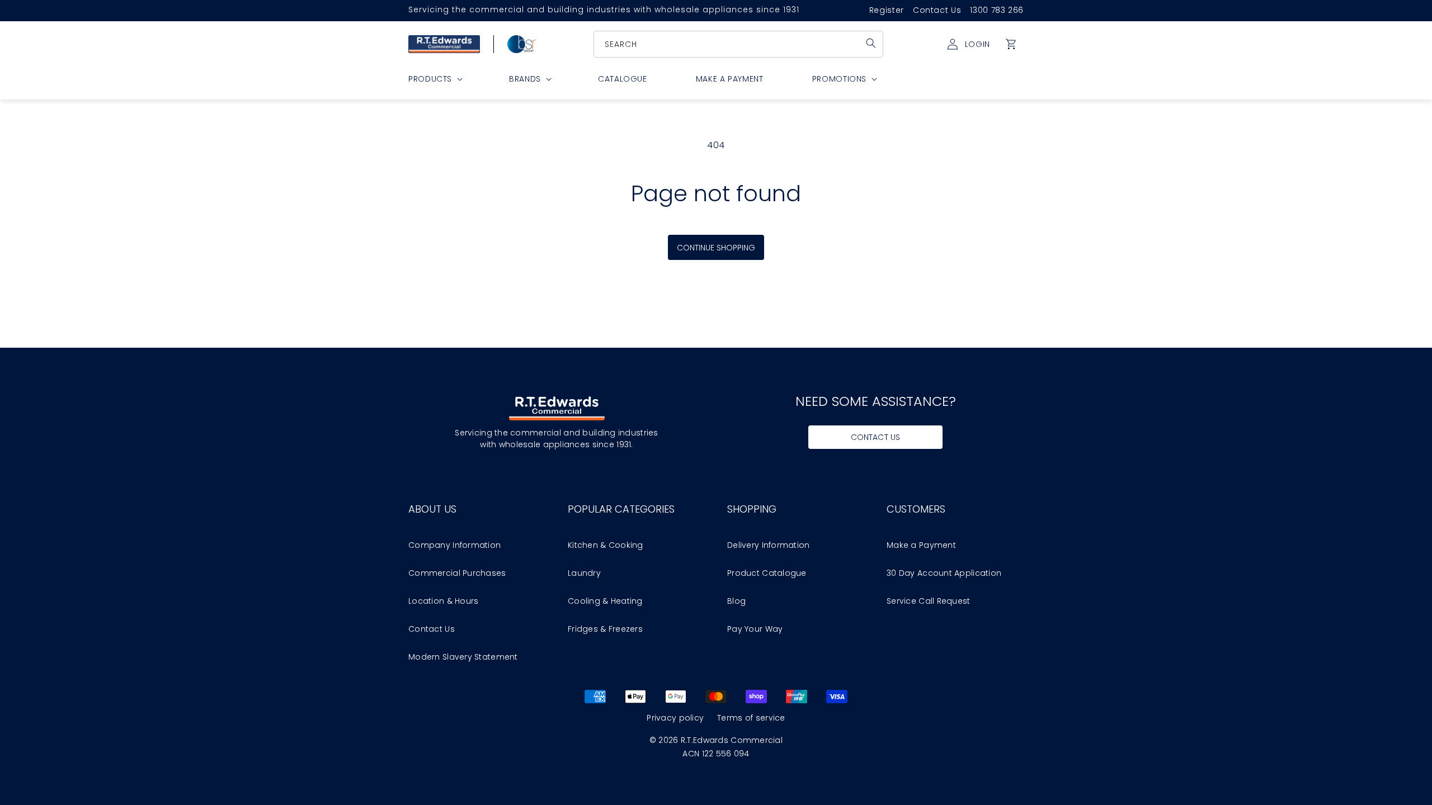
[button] (1011, 44)
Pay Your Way (755, 628)
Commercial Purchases (457, 573)
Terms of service (751, 717)
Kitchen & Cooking (605, 545)
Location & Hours (443, 601)
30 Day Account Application (944, 573)
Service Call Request (929, 601)
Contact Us (937, 10)
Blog (736, 601)
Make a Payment (921, 545)
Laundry (584, 573)
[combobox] (738, 44)
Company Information (454, 545)
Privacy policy (675, 717)
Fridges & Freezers (605, 628)
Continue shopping (716, 247)
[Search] (871, 43)
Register (886, 10)
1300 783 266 (997, 10)
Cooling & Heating (605, 601)
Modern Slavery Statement (463, 656)
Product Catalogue (767, 573)
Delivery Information (768, 545)
